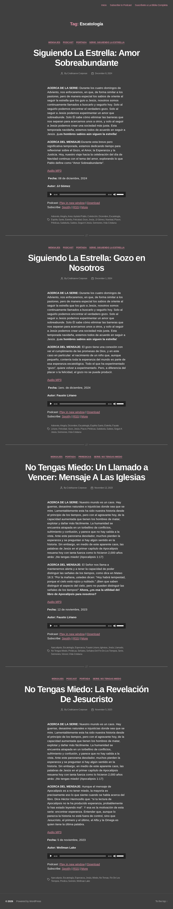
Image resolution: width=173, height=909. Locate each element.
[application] (86, 194)
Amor (70, 216)
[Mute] (114, 194)
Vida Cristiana (109, 223)
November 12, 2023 (103, 488)
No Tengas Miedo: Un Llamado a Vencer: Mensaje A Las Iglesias (86, 472)
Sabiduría (64, 223)
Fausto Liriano (92, 647)
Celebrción (92, 216)
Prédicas (55, 223)
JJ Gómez (100, 219)
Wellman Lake (83, 881)
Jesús (91, 219)
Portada (81, 42)
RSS (76, 207)
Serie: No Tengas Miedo (108, 457)
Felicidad (77, 219)
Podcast (68, 42)
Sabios (73, 223)
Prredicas (85, 457)
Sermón (72, 881)
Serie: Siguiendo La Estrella (106, 42)
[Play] (50, 194)
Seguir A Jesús (85, 223)
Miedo (95, 878)
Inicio (104, 5)
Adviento (55, 216)
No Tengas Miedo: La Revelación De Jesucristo (86, 694)
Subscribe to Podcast (121, 5)
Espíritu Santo (57, 219)
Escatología (114, 216)
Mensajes (54, 42)
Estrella (68, 219)
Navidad (109, 219)
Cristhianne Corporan (77, 73)
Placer (117, 219)
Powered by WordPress (28, 901)
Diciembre (103, 216)
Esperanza (80, 647)
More (84, 207)
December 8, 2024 (103, 73)
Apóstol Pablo (79, 216)
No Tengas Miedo (59, 651)
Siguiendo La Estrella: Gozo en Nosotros (86, 263)
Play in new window (72, 202)
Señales (81, 651)
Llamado (119, 647)
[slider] (120, 194)
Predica (63, 881)
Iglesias (103, 647)
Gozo (85, 219)
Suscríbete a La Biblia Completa (151, 5)
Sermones (97, 223)
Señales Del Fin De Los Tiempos (101, 651)
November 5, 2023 (103, 709)
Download (93, 202)
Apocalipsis (56, 647)
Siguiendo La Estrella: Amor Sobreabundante (86, 58)
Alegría (63, 216)
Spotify (66, 207)
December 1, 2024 (103, 278)
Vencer (65, 654)
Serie (120, 651)
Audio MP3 (54, 170)
